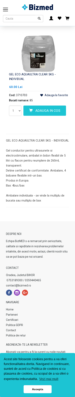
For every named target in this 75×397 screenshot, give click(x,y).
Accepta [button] (37, 389)
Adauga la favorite (56, 95)
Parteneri (12, 314)
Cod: (12, 95)
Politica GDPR (14, 325)
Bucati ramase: (19, 100)
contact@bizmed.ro (18, 285)
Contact (11, 330)
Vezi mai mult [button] (48, 379)
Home (10, 309)
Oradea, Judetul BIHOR (20, 275)
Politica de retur (16, 335)
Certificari (12, 319)
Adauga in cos (47, 111)
